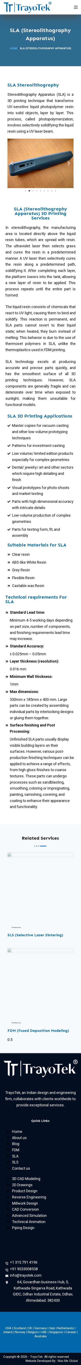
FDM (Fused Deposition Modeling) (38, 1030)
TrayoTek (36, 1357)
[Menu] (76, 7)
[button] (12, 163)
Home (13, 48)
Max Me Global (68, 1361)
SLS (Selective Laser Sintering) (35, 935)
